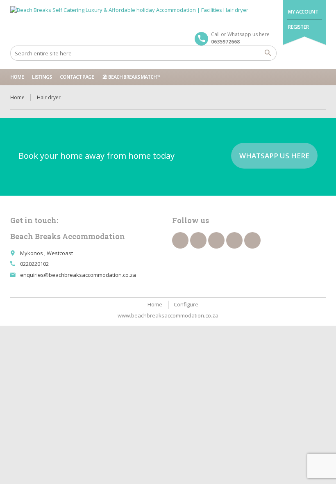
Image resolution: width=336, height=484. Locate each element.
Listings (42, 76)
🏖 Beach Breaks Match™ (131, 76)
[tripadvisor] (252, 240)
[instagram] (234, 240)
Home (17, 76)
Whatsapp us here (274, 155)
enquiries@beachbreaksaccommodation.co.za (78, 275)
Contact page (77, 76)
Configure (186, 304)
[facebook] (180, 240)
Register (298, 26)
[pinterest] (216, 240)
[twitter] (198, 240)
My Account (303, 11)
